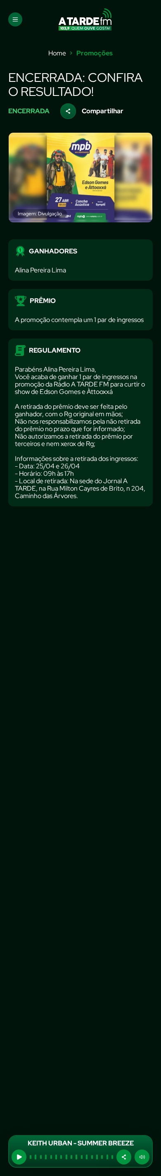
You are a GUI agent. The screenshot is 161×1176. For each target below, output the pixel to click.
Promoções (94, 53)
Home (57, 53)
